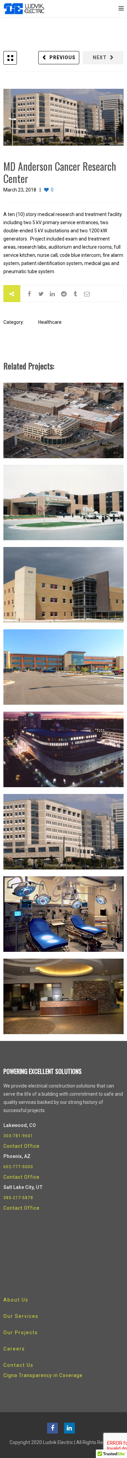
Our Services (21, 1316)
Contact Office (21, 1146)
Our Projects (20, 1332)
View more (63, 420)
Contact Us (18, 1365)
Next (100, 57)
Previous (62, 57)
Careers (14, 1349)
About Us (15, 1300)
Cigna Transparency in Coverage (43, 1375)
